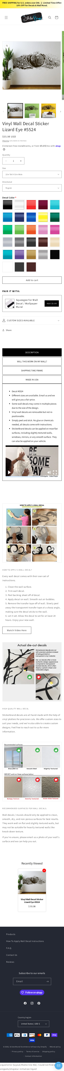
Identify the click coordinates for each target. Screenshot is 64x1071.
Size (4, 168)
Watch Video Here (17, 630)
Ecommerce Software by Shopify (34, 1047)
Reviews (10, 961)
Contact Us (11, 955)
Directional (7, 182)
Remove (44, 870)
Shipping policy (48, 1051)
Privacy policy (17, 1051)
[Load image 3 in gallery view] (48, 110)
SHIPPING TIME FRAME (32, 370)
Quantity (6, 155)
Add (52, 303)
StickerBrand (15, 1047)
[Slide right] (60, 111)
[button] (6, 17)
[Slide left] (3, 111)
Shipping (5, 141)
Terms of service (32, 1051)
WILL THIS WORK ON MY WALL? (32, 361)
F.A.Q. (9, 948)
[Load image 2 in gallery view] (32, 110)
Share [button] (9, 330)
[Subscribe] (47, 981)
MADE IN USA (32, 379)
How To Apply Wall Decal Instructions (25, 941)
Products (10, 934)
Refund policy (55, 1047)
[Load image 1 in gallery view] (15, 110)
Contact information (33, 1056)
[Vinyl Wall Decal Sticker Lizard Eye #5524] (32, 882)
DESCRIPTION (32, 352)
